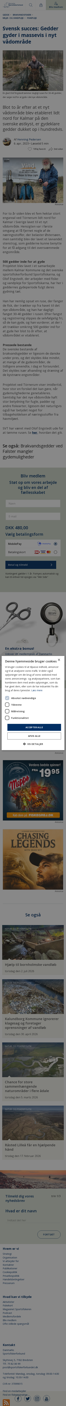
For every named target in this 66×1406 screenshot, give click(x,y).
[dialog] (33, 703)
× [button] (59, 660)
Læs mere (36, 690)
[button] (33, 744)
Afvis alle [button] (34, 735)
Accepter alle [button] (34, 727)
